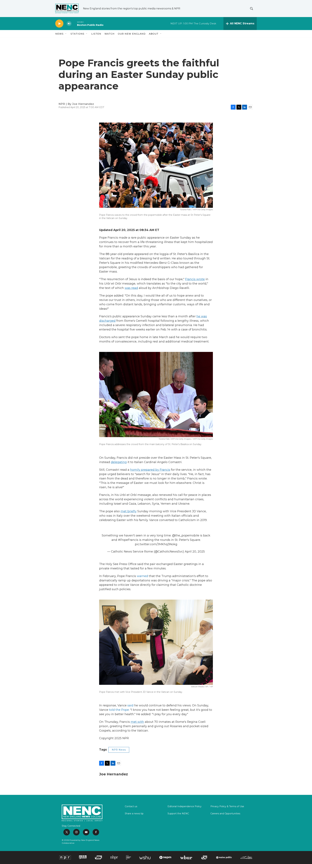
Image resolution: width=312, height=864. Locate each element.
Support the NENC (178, 813)
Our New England (132, 33)
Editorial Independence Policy (185, 806)
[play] (59, 23)
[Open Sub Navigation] (66, 33)
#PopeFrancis (128, 540)
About (153, 33)
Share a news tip (134, 813)
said (130, 705)
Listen (96, 33)
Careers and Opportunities (225, 813)
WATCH (109, 33)
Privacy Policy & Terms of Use (227, 806)
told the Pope (119, 710)
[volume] (69, 23)
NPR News (119, 749)
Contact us (131, 806)
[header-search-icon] (251, 8)
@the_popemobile (185, 535)
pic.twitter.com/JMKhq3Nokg (156, 544)
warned (142, 576)
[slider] (74, 23)
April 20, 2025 (195, 551)
